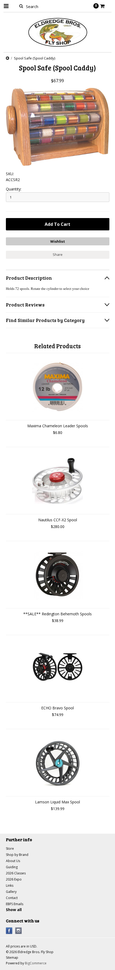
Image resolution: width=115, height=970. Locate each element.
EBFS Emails (14, 904)
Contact (12, 898)
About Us (13, 861)
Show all (14, 909)
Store (10, 848)
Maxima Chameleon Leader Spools (57, 425)
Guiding (12, 867)
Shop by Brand (17, 854)
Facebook (9, 930)
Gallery (11, 891)
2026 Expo (14, 879)
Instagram (18, 930)
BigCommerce (36, 963)
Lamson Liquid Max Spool (57, 801)
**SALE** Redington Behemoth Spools (57, 613)
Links (9, 885)
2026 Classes (16, 873)
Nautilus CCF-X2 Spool (57, 519)
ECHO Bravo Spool (57, 707)
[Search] (21, 6)
